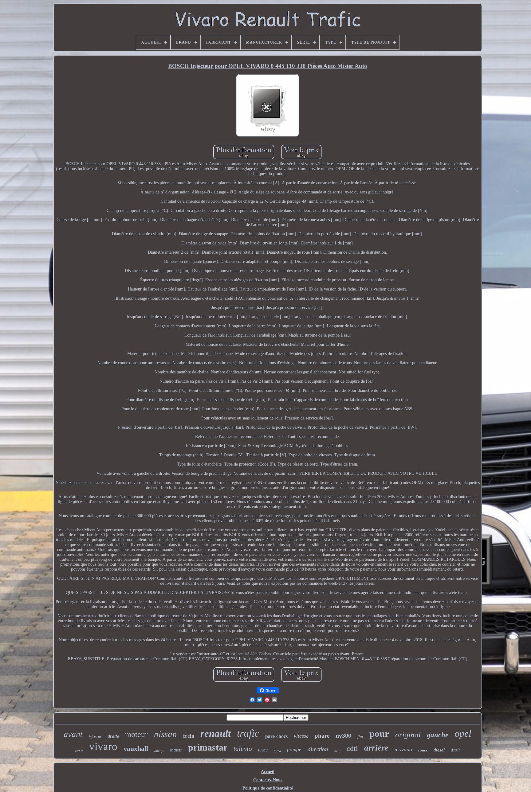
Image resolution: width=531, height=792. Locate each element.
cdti (352, 748)
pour (379, 733)
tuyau (263, 750)
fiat (360, 736)
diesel (439, 749)
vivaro (103, 746)
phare (322, 735)
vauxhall (136, 748)
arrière (376, 747)
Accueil (267, 771)
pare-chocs (276, 736)
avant (73, 734)
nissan (165, 734)
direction (318, 749)
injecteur (95, 737)
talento (243, 748)
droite (113, 736)
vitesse (301, 736)
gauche (437, 735)
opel (462, 733)
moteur (136, 734)
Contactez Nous (267, 780)
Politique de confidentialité (267, 788)
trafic (248, 733)
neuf (337, 751)
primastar (207, 747)
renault (215, 733)
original (408, 735)
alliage (159, 751)
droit (455, 749)
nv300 (343, 735)
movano (403, 749)
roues (422, 750)
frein (188, 736)
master (176, 750)
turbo (277, 751)
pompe (294, 749)
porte (79, 750)
